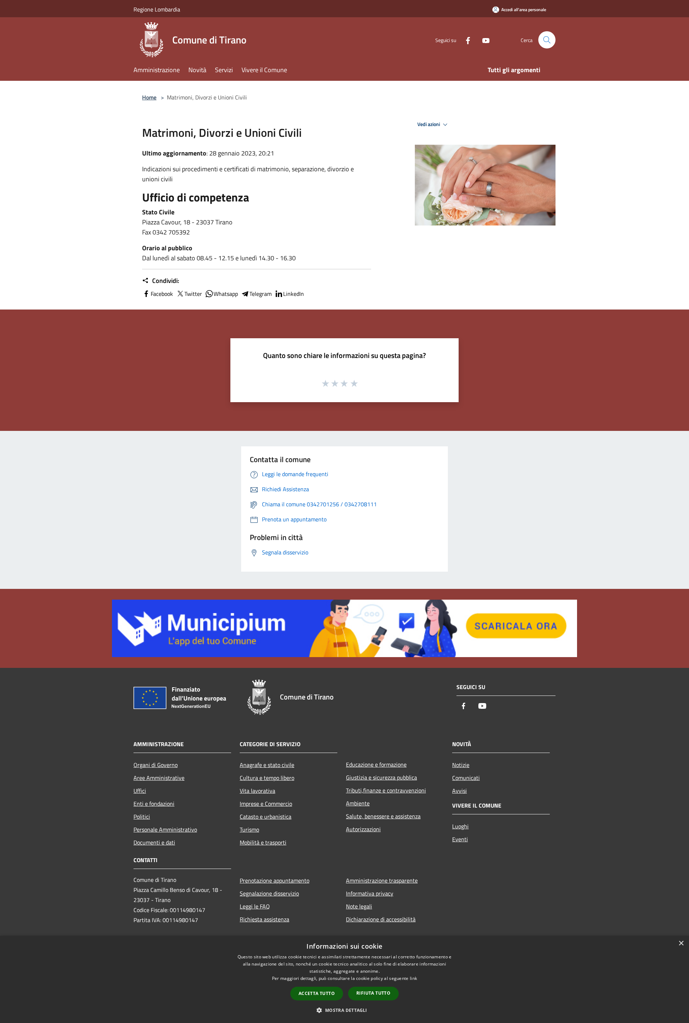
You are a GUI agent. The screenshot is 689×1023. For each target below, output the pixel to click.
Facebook (162, 293)
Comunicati (466, 777)
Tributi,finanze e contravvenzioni (386, 790)
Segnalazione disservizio (269, 893)
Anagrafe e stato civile (267, 765)
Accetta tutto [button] (317, 993)
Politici (141, 816)
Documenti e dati (154, 842)
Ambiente (358, 803)
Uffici (139, 790)
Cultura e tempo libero (267, 777)
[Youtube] (483, 40)
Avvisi (459, 790)
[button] (344, 1010)
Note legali (359, 906)
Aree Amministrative (158, 777)
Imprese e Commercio (266, 803)
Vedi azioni (429, 124)
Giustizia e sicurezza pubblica (381, 777)
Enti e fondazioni (153, 803)
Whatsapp (226, 293)
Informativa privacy (369, 893)
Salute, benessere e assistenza (383, 816)
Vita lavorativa (257, 790)
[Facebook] (465, 40)
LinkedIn (293, 293)
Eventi (460, 839)
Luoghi (460, 826)
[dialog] (344, 979)
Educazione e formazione (376, 764)
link (413, 978)
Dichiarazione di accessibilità (381, 919)
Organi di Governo (155, 765)
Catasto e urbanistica (265, 816)
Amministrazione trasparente (382, 880)
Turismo (249, 829)
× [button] (681, 943)
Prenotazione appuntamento (274, 880)
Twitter (193, 293)
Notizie (460, 765)
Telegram (260, 293)
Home (149, 97)
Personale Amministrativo (165, 829)
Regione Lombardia (156, 9)
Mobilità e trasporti (263, 842)
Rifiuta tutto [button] (373, 993)
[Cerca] (547, 39)
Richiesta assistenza (264, 919)
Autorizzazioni (363, 829)
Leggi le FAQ (255, 906)
